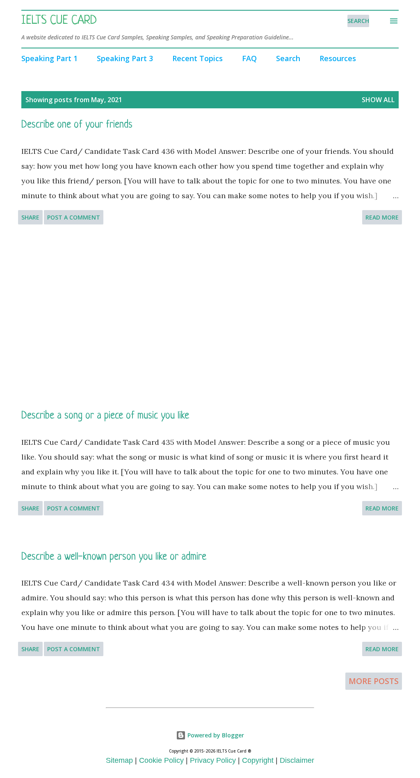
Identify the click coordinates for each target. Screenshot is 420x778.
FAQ (249, 58)
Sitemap (119, 760)
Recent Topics (197, 58)
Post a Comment (73, 217)
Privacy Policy (213, 760)
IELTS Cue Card (59, 20)
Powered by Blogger (215, 735)
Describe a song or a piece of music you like (105, 415)
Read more (382, 217)
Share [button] (30, 217)
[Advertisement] (210, 316)
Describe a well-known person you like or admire (113, 557)
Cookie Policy (161, 760)
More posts (374, 681)
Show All (378, 99)
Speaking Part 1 (49, 58)
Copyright (258, 760)
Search (288, 58)
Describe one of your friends (76, 124)
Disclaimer (297, 760)
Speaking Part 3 (125, 58)
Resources (338, 58)
